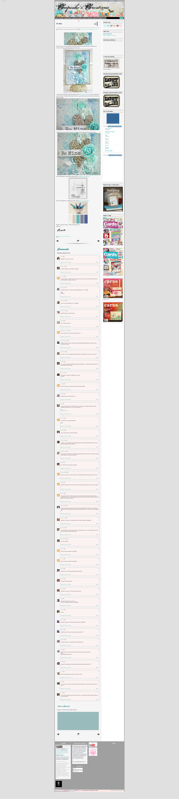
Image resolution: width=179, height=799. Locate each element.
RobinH (62, 568)
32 (98, 588)
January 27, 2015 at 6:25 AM (66, 347)
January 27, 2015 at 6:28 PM (65, 458)
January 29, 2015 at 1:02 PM (65, 605)
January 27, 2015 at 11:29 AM (66, 413)
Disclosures (90, 18)
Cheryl (106, 142)
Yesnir (62, 661)
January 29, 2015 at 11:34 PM (66, 625)
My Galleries (74, 18)
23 (98, 493)
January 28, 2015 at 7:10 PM (65, 554)
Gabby (62, 482)
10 (98, 351)
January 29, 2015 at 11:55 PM (66, 645)
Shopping (116, 155)
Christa (106, 145)
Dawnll (62, 393)
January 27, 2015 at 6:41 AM (66, 357)
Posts (75, 768)
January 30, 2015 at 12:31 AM (66, 657)
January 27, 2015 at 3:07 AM (66, 316)
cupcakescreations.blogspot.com (62, 756)
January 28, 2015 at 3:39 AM (66, 513)
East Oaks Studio (108, 150)
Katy (61, 681)
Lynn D (62, 548)
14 (98, 393)
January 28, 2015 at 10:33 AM (66, 544)
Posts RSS (111, 0)
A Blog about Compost (110, 131)
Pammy (62, 578)
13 (98, 383)
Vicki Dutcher (63, 517)
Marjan (62, 320)
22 (98, 482)
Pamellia (62, 361)
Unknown (62, 276)
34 (98, 609)
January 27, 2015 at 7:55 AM (66, 368)
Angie (106, 135)
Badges (84, 18)
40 (98, 671)
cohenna (62, 619)
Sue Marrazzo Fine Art (65, 330)
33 (98, 598)
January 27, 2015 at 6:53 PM (65, 468)
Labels (115, 126)
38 (98, 649)
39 (98, 661)
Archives (119, 126)
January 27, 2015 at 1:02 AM (66, 283)
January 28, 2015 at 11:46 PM (66, 584)
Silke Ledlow (63, 351)
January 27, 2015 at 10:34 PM (66, 489)
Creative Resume (67, 18)
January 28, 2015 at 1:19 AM (66, 501)
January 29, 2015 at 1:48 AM (66, 594)
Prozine (71, 790)
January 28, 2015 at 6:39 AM (66, 523)
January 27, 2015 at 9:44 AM (66, 399)
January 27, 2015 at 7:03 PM (65, 478)
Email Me (95, 18)
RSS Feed (115, 790)
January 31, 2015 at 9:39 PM (65, 688)
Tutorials (80, 18)
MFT (87, 29)
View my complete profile (109, 35)
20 (98, 462)
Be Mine (59, 23)
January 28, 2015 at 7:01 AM (66, 534)
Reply (97, 262)
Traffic (120, 155)
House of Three (72, 791)
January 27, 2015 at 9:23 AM (66, 389)
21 (98, 472)
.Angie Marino (108, 128)
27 (98, 538)
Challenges (110, 126)
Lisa (61, 403)
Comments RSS (120, 0)
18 (98, 440)
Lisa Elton (62, 430)
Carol (106, 138)
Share (57, 237)
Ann (61, 598)
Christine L (63, 287)
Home (57, 18)
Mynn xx (62, 493)
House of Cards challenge (84, 200)
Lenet (62, 256)
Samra (62, 383)
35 (98, 619)
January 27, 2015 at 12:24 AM (66, 262)
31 (98, 578)
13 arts (81, 29)
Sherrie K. (62, 372)
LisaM (62, 462)
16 (98, 418)
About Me (61, 18)
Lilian (62, 649)
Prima (94, 29)
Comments (105, 155)
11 (98, 361)
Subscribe (100, 18)
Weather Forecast (110, 123)
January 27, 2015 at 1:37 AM (66, 296)
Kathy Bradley (63, 440)
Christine (107, 147)
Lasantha (81, 790)
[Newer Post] (57, 241)
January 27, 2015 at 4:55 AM (66, 336)
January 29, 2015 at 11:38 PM (66, 635)
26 (98, 527)
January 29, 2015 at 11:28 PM (66, 615)
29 (98, 558)
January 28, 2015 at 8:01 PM (65, 574)
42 (95, 24)
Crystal (62, 588)
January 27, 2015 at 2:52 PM (65, 447)
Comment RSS (121, 790)
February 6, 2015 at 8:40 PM (65, 699)
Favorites (105, 126)
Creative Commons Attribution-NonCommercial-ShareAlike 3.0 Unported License (62, 753)
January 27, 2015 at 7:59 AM (66, 379)
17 (98, 430)
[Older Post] (98, 241)
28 (98, 548)
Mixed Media (91, 29)
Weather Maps (116, 123)
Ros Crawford (63, 300)
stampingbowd (63, 451)
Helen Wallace (63, 505)
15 (98, 403)
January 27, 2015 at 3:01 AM (66, 306)
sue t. (62, 671)
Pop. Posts (111, 155)
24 (98, 505)
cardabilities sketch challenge (83, 176)
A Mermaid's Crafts (64, 410)
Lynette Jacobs (63, 310)
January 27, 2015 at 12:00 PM (66, 426)
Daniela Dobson (63, 538)
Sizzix (96, 29)
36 (98, 629)
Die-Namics (84, 29)
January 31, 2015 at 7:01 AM (66, 677)
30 (98, 568)
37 (98, 639)
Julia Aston (63, 527)
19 (98, 451)
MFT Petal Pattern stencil (84, 94)
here (85, 761)
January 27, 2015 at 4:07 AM (66, 326)
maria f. (62, 609)
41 (98, 681)
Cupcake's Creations (59, 790)
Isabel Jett (62, 639)
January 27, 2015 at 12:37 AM (66, 272)
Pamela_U (62, 266)
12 (98, 372)
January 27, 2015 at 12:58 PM (66, 436)
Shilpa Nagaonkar (64, 340)
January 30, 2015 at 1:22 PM (65, 667)
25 (98, 517)
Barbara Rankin (63, 472)
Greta (62, 692)
